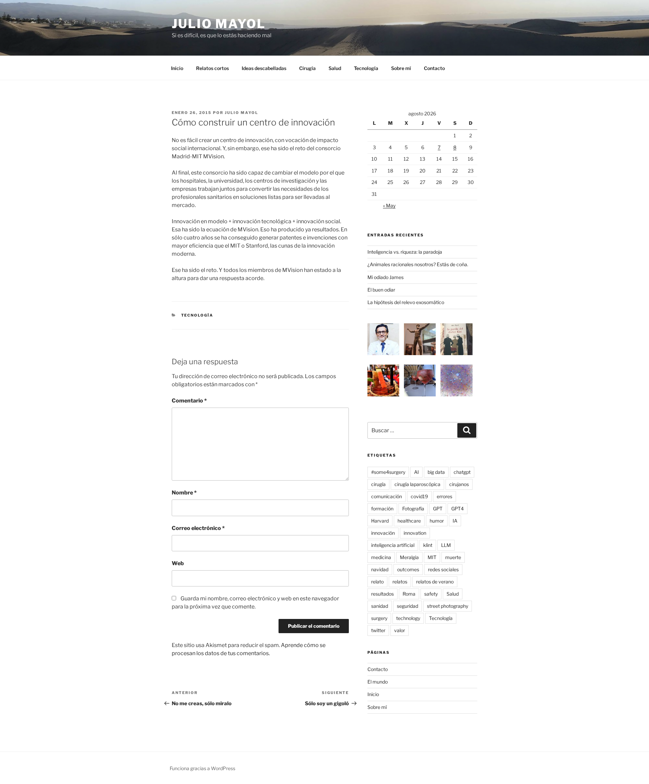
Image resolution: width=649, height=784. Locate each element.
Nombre (184, 492)
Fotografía (413, 508)
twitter (378, 630)
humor (437, 521)
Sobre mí (401, 68)
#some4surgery (388, 472)
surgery (379, 618)
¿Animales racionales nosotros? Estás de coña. (417, 264)
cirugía (378, 484)
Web (178, 563)
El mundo (377, 682)
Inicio (177, 68)
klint (427, 545)
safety (431, 594)
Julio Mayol (219, 23)
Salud (335, 68)
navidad (379, 569)
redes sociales (443, 569)
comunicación (386, 496)
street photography (447, 606)
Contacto (434, 68)
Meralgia (409, 557)
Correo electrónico (198, 528)
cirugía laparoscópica (417, 484)
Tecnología (366, 68)
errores (444, 496)
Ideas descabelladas (264, 68)
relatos (399, 581)
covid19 (419, 496)
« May (389, 205)
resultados (382, 594)
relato (377, 581)
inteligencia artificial (392, 545)
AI (416, 472)
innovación (383, 533)
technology (408, 618)
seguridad (407, 606)
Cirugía (307, 68)
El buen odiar (381, 290)
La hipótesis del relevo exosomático (405, 302)
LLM (446, 545)
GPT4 (457, 508)
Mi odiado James (385, 277)
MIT (432, 557)
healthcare (409, 521)
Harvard (380, 521)
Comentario (189, 400)
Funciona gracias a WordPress (202, 768)
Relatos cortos (212, 68)
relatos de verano (435, 581)
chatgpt (462, 472)
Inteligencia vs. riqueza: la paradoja (404, 252)
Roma (409, 594)
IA (455, 521)
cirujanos (459, 484)
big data (436, 472)
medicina (381, 557)
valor (399, 630)
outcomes (408, 569)
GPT (437, 508)
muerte (453, 557)
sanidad (379, 606)
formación (382, 508)
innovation (415, 533)
